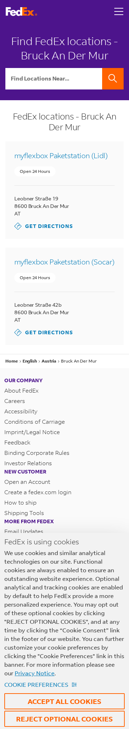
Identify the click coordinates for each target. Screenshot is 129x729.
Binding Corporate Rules (37, 452)
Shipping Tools (24, 512)
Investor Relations (28, 463)
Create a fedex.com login (37, 492)
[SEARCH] (113, 78)
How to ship (20, 502)
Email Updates (23, 531)
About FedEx (21, 390)
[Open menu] (119, 11)
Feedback (17, 442)
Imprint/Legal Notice (32, 432)
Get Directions (43, 226)
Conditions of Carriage (34, 421)
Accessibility (20, 411)
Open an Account (27, 481)
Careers (14, 400)
